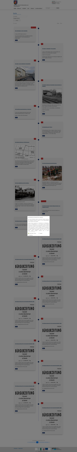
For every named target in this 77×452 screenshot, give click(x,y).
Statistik (41, 233)
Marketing (31, 235)
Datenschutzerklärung (31, 231)
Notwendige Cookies (32, 233)
